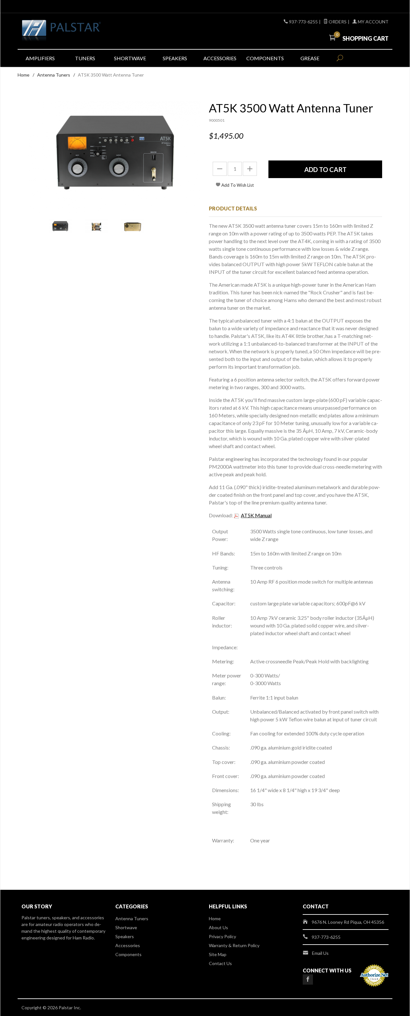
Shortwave (130, 58)
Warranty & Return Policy (234, 945)
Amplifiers (40, 58)
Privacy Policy (222, 936)
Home (23, 75)
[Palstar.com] (80, 31)
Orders (337, 21)
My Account (373, 21)
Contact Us (220, 963)
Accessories (219, 58)
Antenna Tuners (53, 75)
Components (265, 58)
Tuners (85, 58)
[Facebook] (308, 979)
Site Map (217, 954)
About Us (218, 927)
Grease (309, 58)
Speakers (175, 58)
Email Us (320, 953)
